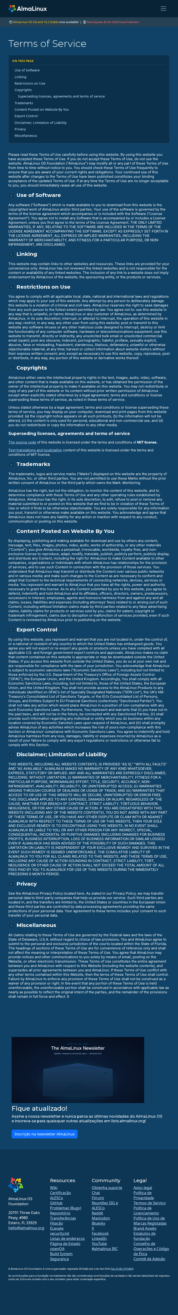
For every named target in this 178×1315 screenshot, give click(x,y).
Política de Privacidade (144, 1195)
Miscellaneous (26, 135)
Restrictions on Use (30, 83)
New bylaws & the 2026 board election (113, 22)
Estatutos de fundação (145, 1236)
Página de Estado (65, 1243)
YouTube (99, 1243)
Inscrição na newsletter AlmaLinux (45, 1134)
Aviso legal (143, 1187)
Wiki (53, 1187)
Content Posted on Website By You (42, 109)
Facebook (100, 1233)
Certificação (60, 1192)
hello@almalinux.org (26, 1227)
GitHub (56, 1202)
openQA (57, 1248)
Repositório (60, 1213)
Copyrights (23, 90)
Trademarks (24, 103)
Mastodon (101, 1218)
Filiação (56, 1223)
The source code (22, 442)
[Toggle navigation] (163, 8)
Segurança (59, 1258)
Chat (96, 1192)
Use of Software (27, 70)
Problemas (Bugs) (65, 1208)
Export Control (26, 116)
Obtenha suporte (107, 1187)
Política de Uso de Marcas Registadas (150, 1221)
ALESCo (56, 1197)
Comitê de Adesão (149, 1258)
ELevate (57, 1228)
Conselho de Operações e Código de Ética (151, 1248)
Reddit (97, 1213)
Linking (20, 77)
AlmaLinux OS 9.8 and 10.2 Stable (35, 22)
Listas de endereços (67, 1238)
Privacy (20, 129)
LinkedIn (99, 1238)
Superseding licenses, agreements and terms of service (61, 96)
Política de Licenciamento (146, 1210)
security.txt (59, 1233)
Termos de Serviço (150, 1202)
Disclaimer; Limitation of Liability (41, 122)
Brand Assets (145, 1228)
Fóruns (98, 1197)
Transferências (63, 1218)
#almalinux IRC (105, 1248)
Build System (61, 1253)
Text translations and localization (35, 450)
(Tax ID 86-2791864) (121, 1268)
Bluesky (98, 1223)
